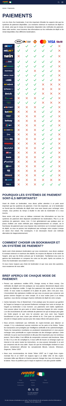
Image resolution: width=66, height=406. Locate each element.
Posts (45, 380)
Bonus (33, 382)
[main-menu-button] (62, 2)
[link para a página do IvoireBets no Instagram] (37, 389)
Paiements (11, 8)
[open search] (59, 2)
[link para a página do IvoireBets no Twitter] (33, 389)
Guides (33, 385)
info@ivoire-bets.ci (32, 394)
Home (4, 8)
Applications (33, 380)
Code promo (20, 385)
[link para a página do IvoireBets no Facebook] (29, 389)
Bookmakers (20, 382)
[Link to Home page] (7, 2)
